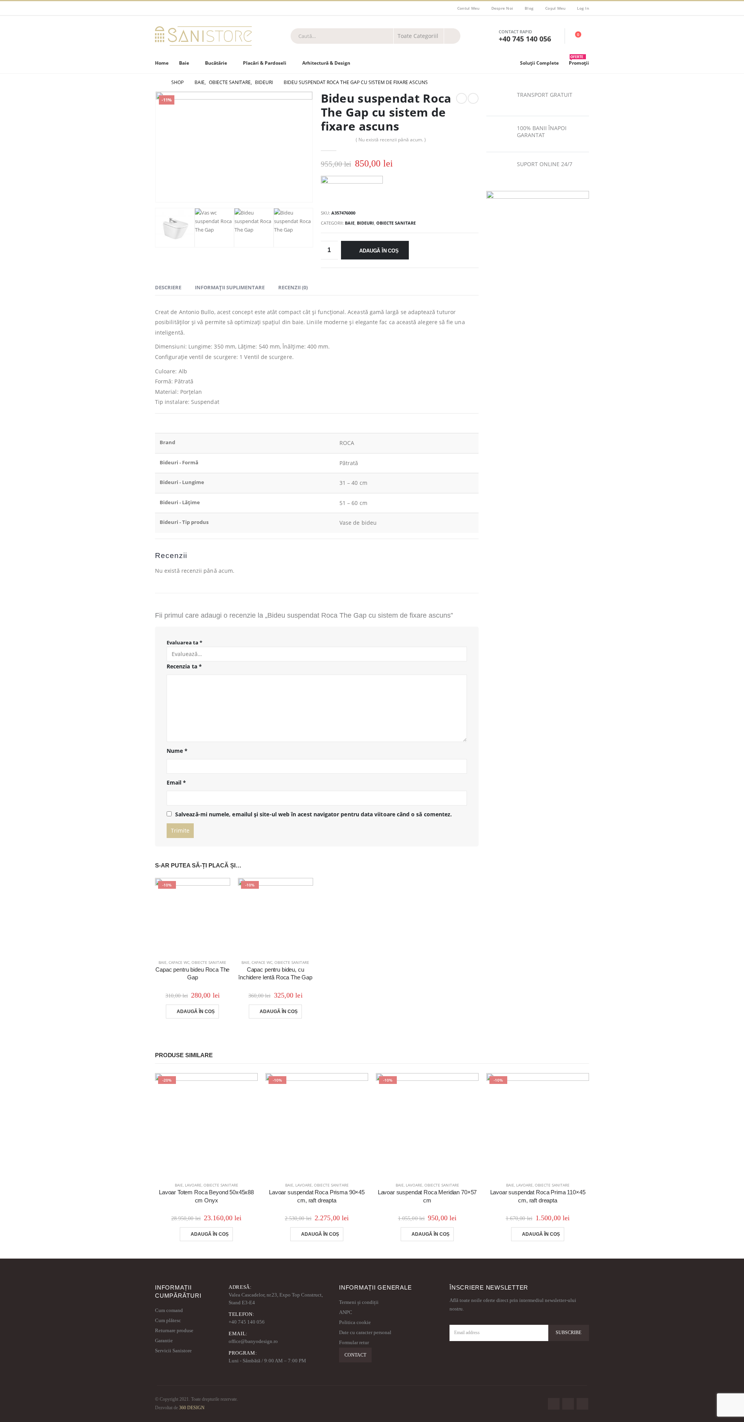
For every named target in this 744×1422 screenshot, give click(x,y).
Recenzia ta (184, 666)
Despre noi (502, 8)
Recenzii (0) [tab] (293, 287)
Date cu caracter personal (365, 1332)
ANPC (345, 1312)
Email (176, 782)
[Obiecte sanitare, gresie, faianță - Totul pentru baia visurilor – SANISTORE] (203, 36)
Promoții (579, 61)
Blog (529, 8)
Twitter (568, 1404)
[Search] (452, 36)
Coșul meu (555, 8)
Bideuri (365, 223)
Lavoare (193, 1185)
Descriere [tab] (168, 287)
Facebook (554, 1404)
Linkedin (582, 1404)
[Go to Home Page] (157, 82)
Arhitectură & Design (326, 63)
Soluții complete (539, 63)
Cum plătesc (168, 1320)
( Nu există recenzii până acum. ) (391, 139)
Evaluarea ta (184, 642)
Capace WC (179, 962)
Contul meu (468, 8)
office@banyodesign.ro (253, 1341)
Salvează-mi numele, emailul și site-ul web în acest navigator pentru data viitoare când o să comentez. (313, 814)
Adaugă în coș (378, 251)
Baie (184, 63)
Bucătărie (216, 63)
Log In (583, 8)
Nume (177, 750)
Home (162, 63)
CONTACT (355, 1355)
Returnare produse (174, 1330)
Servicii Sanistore (173, 1350)
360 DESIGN (192, 1407)
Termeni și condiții (359, 1302)
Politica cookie (355, 1322)
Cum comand (169, 1310)
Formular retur (354, 1342)
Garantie (164, 1340)
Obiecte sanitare (396, 223)
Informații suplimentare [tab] (230, 287)
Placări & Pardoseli (264, 63)
